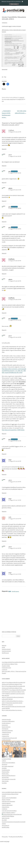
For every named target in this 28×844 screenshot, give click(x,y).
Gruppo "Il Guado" (6, 799)
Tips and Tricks (5, 777)
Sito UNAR (4, 820)
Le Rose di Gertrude (17, 814)
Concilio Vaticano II (6, 723)
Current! (4, 796)
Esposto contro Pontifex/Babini (9, 797)
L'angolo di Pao (5, 736)
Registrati (4, 645)
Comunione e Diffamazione (8, 721)
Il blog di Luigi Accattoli (7, 805)
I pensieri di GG (5, 734)
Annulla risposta (15, 591)
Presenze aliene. (5, 772)
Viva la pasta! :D (5, 825)
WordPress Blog (5, 827)
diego (9, 459)
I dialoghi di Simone (6, 732)
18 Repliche (4, 22)
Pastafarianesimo (6, 770)
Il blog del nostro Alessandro (8, 801)
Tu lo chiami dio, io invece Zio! (8, 779)
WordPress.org (5, 653)
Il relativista (4, 809)
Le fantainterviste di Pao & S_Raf (9, 738)
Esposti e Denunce (6, 727)
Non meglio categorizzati (10, 99)
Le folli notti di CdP (6, 740)
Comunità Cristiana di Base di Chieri (10, 794)
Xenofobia (4, 783)
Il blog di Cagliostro (6, 803)
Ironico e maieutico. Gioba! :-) (8, 812)
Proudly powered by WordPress (16, 836)
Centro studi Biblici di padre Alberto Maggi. (11, 792)
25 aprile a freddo (6, 666)
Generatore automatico (7, 730)
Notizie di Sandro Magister (8, 816)
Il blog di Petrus (5, 807)
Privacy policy (5, 836)
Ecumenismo (5, 725)
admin (10, 155)
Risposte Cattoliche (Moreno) (8, 775)
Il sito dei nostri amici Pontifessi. (9, 810)
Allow (14, 4)
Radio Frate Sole (5, 818)
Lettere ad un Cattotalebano (8, 762)
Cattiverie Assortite (6, 719)
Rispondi (4, 149)
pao (3, 101)
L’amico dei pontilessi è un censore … (14, 701)
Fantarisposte (5, 728)
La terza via (4, 669)
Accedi (3, 647)
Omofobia (4, 768)
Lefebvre (4, 760)
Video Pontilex (5, 781)
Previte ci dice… (5, 773)
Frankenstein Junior (6, 667)
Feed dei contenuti (6, 649)
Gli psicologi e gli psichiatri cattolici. (14, 703)
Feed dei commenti (6, 651)
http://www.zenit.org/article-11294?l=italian (13, 430)
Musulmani (4, 764)
